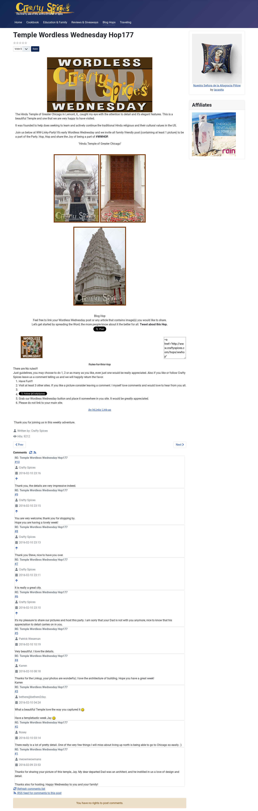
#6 (16, 596)
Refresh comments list (31, 789)
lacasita (219, 89)
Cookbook (32, 22)
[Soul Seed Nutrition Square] (214, 134)
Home (18, 22)
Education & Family (55, 22)
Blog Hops (109, 22)
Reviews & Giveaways (84, 22)
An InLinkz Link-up (99, 409)
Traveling (125, 22)
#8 (16, 531)
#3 (16, 691)
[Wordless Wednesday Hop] (32, 347)
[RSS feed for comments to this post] (35, 452)
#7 (16, 564)
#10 (17, 462)
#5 (16, 633)
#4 (16, 660)
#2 (16, 726)
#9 (16, 494)
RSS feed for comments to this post (39, 793)
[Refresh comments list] (31, 452)
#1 (16, 753)
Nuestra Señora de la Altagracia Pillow (217, 85)
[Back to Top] (252, 804)
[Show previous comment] (16, 478)
